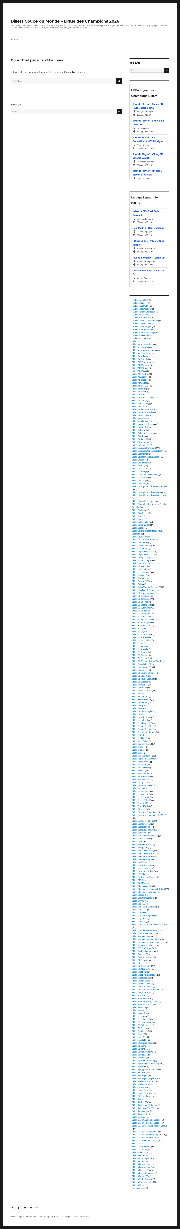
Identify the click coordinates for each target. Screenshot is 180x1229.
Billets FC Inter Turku (141, 625)
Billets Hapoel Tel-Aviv (142, 729)
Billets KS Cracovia (140, 315)
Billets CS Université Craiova (144, 540)
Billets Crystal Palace (141, 537)
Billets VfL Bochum (140, 1161)
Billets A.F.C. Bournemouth (144, 350)
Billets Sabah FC (139, 995)
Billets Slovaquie (139, 1055)
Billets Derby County (141, 557)
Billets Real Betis (139, 972)
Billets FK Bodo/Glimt (141, 676)
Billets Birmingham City (142, 442)
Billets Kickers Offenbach (143, 312)
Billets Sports (138, 1066)
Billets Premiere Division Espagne (147, 942)
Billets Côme (137, 516)
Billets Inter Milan (140, 741)
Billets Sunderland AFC (142, 1093)
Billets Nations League (142, 865)
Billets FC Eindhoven (141, 611)
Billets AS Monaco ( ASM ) (143, 398)
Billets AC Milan (139, 356)
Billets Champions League (143, 501)
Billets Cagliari (138, 472)
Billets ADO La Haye (140, 365)
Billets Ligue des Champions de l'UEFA (149, 815)
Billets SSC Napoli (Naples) (144, 1078)
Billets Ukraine (138, 1143)
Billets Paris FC (138, 904)
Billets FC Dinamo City (142, 608)
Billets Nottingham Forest (143, 877)
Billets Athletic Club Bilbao (143, 409)
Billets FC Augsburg (140, 596)
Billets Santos (138, 1010)
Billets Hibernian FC (141, 309)
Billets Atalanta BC (140, 406)
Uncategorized (138, 1188)
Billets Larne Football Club (143, 785)
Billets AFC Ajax (139, 371)
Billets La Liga (138, 782)
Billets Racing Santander (143, 951)
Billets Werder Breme (141, 1179)
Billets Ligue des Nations (143, 821)
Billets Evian (137, 584)
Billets (135, 341)
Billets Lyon (137, 842)
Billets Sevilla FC (139, 1040)
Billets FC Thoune (140, 652)
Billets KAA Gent (139, 765)
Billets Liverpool (139, 833)
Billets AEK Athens (140, 368)
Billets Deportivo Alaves (142, 551)
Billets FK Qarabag (140, 682)
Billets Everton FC (140, 581)
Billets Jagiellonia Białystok (144, 759)
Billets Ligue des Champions (144, 812)
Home (14, 39)
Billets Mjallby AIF (140, 862)
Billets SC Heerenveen (141, 1022)
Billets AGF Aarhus (140, 374)
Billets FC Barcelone (141, 599)
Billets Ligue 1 (138, 809)
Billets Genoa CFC (140, 702)
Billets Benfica (138, 436)
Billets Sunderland (140, 1090)
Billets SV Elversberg (141, 1096)
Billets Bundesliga (140, 463)
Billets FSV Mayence (141, 699)
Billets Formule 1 (139, 688)
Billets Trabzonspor (141, 1111)
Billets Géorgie (138, 705)
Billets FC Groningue (141, 614)
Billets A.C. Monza (140, 347)
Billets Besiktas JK (140, 439)
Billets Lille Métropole (141, 827)
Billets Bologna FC (140, 445)
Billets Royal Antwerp (141, 992)
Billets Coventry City (141, 525)
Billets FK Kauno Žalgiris (143, 679)
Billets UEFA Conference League (146, 1123)
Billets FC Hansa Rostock (143, 617)
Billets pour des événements (144, 930)
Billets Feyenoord (140, 670)
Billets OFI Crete (139, 880)
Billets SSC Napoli (140, 1075)
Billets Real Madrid (140, 978)
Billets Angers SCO (140, 386)
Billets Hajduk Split (140, 720)
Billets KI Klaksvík (140, 768)
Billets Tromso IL (139, 1114)
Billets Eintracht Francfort (143, 563)
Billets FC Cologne (140, 602)
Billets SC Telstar (139, 1028)
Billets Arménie (139, 389)
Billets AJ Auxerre (140, 377)
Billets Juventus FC (140, 762)
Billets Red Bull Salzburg (143, 987)
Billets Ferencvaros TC (142, 667)
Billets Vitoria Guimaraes (143, 1173)
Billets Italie (137, 753)
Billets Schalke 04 (140, 1031)
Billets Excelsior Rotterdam (144, 590)
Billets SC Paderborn (141, 1025)
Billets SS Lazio (138, 1072)
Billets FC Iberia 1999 (141, 622)
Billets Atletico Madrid (142, 412)
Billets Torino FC (139, 1102)
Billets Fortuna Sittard (142, 691)
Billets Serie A (138, 1037)
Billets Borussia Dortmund (144, 448)
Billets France (138, 694)
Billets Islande (138, 750)
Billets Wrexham (140, 338)
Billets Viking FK (139, 1164)
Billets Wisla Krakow (141, 335)
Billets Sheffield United (142, 329)
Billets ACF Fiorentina (141, 362)
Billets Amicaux (139, 383)
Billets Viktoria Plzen (141, 1167)
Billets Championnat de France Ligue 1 (149, 495)
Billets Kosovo (138, 770)
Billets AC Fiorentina (141, 353)
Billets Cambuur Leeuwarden (145, 474)
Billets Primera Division (142, 945)
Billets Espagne (139, 575)
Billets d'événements (141, 546)
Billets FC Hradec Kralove (143, 620)
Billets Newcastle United (143, 871)
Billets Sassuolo (139, 1013)
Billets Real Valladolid (141, 984)
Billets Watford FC (140, 1176)
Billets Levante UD (140, 803)
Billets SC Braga (139, 1016)
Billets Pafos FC (139, 895)
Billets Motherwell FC (142, 318)
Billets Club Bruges (140, 513)
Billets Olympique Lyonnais (144, 892)
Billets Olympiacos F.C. (142, 886)
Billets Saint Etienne (141, 998)
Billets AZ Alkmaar (140, 421)
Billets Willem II (139, 1185)
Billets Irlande (138, 747)
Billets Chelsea (138, 510)
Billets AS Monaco (140, 395)
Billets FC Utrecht (140, 658)
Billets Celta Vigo (139, 480)
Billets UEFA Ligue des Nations (145, 1138)
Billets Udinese (138, 1117)
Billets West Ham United (143, 1182)
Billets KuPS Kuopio (140, 773)
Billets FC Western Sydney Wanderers (148, 661)
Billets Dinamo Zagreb (142, 560)
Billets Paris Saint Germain (144, 907)
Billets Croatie (138, 528)
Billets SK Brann (139, 1046)
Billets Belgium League (142, 433)
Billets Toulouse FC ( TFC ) (143, 1108)
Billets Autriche (139, 418)
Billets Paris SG (138, 910)
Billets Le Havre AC (140, 791)
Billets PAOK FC (139, 901)
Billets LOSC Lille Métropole (144, 836)
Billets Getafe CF (139, 708)
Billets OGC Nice (139, 883)
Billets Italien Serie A (141, 756)
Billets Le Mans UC (140, 794)
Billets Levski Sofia (140, 806)
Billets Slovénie (139, 1058)
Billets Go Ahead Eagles (142, 711)
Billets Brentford (139, 454)
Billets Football (138, 685)
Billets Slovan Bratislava (142, 1052)
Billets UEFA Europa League (144, 1132)
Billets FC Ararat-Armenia (143, 593)
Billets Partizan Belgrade (143, 916)
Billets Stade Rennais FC (142, 1084)
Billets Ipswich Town (141, 744)
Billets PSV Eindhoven (142, 948)
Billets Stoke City (139, 1087)
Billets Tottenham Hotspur (144, 1105)
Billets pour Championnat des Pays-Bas (149, 924)
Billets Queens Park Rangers (145, 321)
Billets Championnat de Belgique (146, 492)
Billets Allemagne (140, 380)
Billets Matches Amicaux (143, 856)
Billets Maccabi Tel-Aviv (143, 844)
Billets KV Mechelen (141, 776)
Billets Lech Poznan (140, 797)
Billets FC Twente (139, 655)
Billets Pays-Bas (139, 918)
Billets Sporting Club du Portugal (146, 1064)
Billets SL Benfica (140, 1049)
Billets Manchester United (143, 853)
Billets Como (137, 519)
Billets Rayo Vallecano (141, 957)
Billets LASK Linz (139, 788)
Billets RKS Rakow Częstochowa (146, 990)
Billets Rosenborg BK (142, 326)
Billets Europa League (141, 578)
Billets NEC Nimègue (141, 868)
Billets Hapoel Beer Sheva (143, 726)
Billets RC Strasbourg (141, 966)
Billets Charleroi (139, 303)
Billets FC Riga (138, 643)
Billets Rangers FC (140, 954)
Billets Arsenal (138, 392)
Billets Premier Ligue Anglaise (145, 939)
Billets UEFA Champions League (146, 1120)
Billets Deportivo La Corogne (144, 554)
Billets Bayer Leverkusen (143, 424)
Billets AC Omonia (140, 359)
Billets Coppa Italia (140, 522)
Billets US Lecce (139, 1149)
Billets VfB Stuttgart (141, 1158)
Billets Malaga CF (139, 847)
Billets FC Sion (138, 646)
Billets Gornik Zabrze (141, 717)
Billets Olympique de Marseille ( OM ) (148, 889)
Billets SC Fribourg (140, 1019)
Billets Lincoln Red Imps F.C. (144, 830)
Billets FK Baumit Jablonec (143, 673)
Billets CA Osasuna (140, 469)
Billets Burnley (138, 466)
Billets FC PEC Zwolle (141, 640)
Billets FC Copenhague (142, 605)
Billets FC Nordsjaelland (142, 637)
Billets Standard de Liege (143, 332)
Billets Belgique (139, 430)
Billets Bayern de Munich (143, 427)
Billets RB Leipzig (139, 960)
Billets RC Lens (138, 963)
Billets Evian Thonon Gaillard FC (146, 587)
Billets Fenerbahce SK (141, 664)
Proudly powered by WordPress (75, 1216)
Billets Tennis (138, 1099)
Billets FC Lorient (139, 628)
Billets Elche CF (139, 566)
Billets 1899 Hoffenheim (143, 344)
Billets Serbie (138, 1034)
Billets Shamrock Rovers (143, 1043)
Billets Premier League (142, 936)
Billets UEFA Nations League (144, 1140)
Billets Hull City (139, 738)
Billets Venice (138, 1155)
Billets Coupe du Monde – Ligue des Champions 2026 (65, 21)
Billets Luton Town (140, 839)
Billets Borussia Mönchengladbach (147, 451)
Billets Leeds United (141, 800)
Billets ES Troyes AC (141, 572)
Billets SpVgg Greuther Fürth (145, 1069)
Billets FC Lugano (139, 631)
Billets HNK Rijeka (140, 735)
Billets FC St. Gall (139, 649)
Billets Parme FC (139, 913)
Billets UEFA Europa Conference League (149, 1126)
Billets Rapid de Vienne (142, 324)
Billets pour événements (143, 933)
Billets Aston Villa (140, 403)
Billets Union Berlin (140, 1146)
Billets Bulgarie (138, 460)
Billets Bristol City (140, 300)
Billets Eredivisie (139, 569)
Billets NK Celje (138, 874)
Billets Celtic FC (139, 483)
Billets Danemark (139, 548)
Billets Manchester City (142, 850)
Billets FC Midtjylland (141, 634)
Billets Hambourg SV (141, 723)
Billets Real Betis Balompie (144, 975)
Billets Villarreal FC (140, 1170)
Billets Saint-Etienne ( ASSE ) (145, 1001)
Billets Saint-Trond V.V (142, 1004)
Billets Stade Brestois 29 (143, 1081)
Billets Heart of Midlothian (144, 732)
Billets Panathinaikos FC (143, 898)
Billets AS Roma (139, 400)
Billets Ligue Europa (141, 824)
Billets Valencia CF (140, 1152)
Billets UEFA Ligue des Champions (147, 1135)
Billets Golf (137, 714)
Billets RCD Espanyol (141, 969)
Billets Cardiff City (140, 477)
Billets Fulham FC (140, 306)
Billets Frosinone (139, 696)
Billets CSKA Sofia (140, 543)
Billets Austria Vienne (141, 415)
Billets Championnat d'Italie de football (149, 486)
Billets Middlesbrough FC (143, 859)
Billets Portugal (139, 921)
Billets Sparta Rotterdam (143, 1061)
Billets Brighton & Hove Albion (145, 457)
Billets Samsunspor (140, 1007)
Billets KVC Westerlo (141, 779)
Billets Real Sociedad (141, 981)
